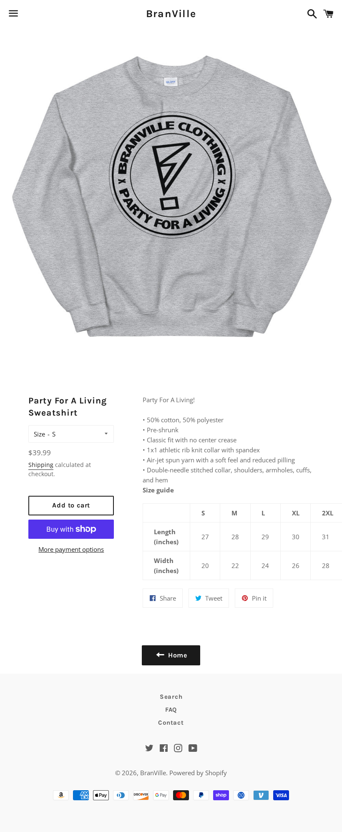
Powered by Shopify (198, 773)
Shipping (40, 465)
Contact (171, 722)
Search (171, 696)
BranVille (171, 14)
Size (39, 434)
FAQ (171, 709)
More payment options (71, 549)
